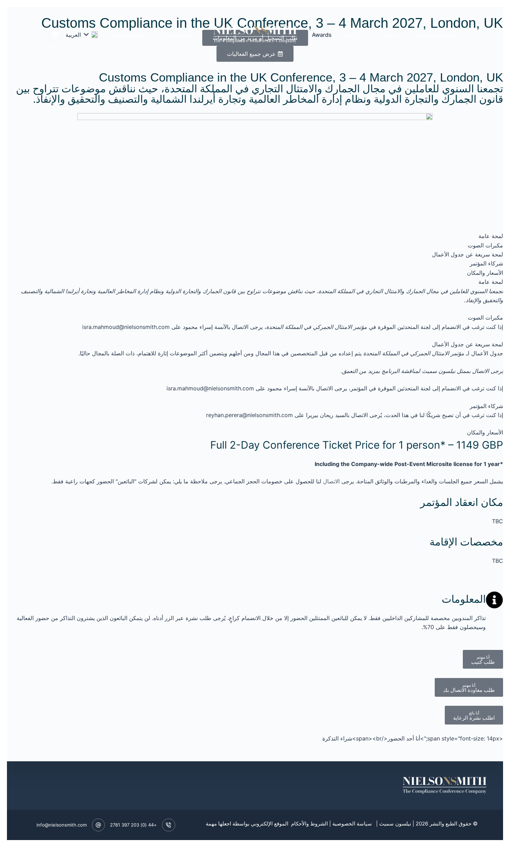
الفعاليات (346, 34)
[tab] (255, 235)
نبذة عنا (389, 34)
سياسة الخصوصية (352, 823)
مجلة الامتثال (176, 34)
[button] (82, 34)
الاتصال (331, 481)
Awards (322, 34)
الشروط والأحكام (309, 823)
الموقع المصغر (127, 34)
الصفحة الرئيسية (434, 34)
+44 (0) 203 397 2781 (133, 825)
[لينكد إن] (55, 35)
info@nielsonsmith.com (61, 825)
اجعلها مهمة (218, 823)
